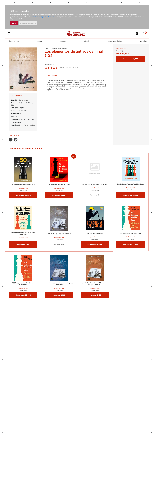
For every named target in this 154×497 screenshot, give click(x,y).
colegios (143, 41)
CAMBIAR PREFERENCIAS (28, 23)
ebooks (63, 41)
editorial (87, 41)
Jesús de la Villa (23, 188)
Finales (26, 125)
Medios (32, 125)
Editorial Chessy (23, 100)
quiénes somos (13, 41)
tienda (39, 41)
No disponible (95, 195)
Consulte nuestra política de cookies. (43, 17)
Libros (20, 125)
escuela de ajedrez (115, 41)
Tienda (47, 48)
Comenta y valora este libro (68, 68)
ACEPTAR (14, 23)
